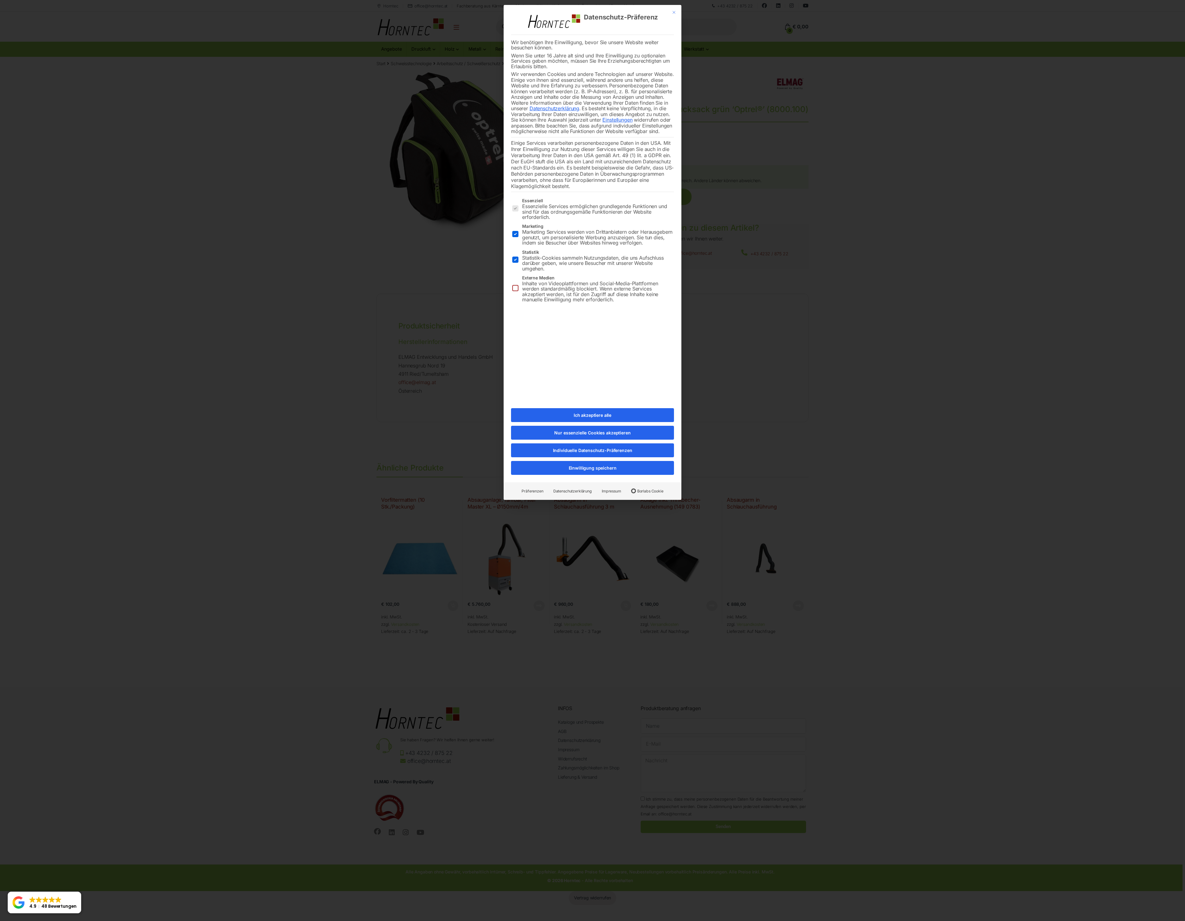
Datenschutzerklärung (554, 108)
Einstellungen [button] (617, 120)
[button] (44, 902)
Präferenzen (532, 491)
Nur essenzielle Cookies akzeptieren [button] (592, 432)
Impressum (611, 491)
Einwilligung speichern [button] (593, 468)
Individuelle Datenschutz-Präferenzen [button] (592, 450)
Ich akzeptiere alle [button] (592, 415)
